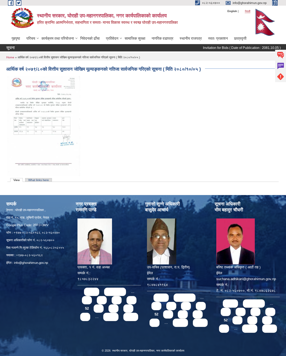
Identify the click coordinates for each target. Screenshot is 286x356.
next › (110, 317)
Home (10, 57)
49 (102, 300)
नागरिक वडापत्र (162, 38)
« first (91, 292)
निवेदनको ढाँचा (90, 38)
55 (128, 308)
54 (113, 308)
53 (98, 308)
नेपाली (247, 11)
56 (85, 317)
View (18, 180)
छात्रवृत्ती (240, 38)
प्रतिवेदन (112, 38)
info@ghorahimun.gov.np (31, 262)
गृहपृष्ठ (16, 38)
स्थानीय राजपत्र (191, 38)
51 (131, 300)
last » (130, 317)
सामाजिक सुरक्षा (135, 38)
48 (87, 300)
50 (117, 300)
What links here (38, 180)
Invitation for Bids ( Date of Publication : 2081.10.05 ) (234, 48)
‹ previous (115, 292)
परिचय (30, 38)
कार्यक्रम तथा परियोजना (57, 38)
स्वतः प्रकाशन (218, 38)
